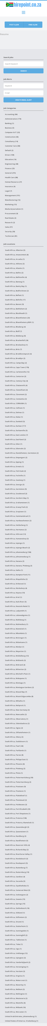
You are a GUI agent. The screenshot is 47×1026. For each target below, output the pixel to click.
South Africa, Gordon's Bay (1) (17, 498)
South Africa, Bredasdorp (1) (16, 345)
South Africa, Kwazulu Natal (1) (17, 606)
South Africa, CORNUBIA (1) (16, 403)
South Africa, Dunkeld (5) (15, 421)
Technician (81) (11, 236)
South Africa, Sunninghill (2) (16, 935)
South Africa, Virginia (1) (15, 976)
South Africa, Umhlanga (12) (16, 953)
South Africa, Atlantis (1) (14, 268)
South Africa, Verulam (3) (15, 971)
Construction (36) (11, 137)
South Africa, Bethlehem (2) (16, 309)
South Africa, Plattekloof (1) (16, 795)
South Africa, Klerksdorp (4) (16, 588)
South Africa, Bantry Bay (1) (16, 286)
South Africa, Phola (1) (14, 773)
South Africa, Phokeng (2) (15, 768)
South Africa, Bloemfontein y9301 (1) (19, 322)
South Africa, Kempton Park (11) (17, 575)
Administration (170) (13, 119)
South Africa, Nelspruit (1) (15, 705)
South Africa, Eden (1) (13, 444)
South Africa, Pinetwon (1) (15, 791)
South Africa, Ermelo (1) (14, 466)
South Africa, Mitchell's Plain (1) (17, 674)
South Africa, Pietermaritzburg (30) (19, 777)
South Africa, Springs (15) (15, 904)
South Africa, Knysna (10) (15, 593)
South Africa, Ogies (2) (14, 728)
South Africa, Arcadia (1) (15, 259)
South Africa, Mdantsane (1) (16, 642)
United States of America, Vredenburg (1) (21, 1021)
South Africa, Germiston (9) (16, 489)
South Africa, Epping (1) (14, 462)
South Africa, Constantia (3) (16, 399)
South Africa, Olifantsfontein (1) (17, 732)
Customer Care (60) (12, 146)
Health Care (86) (11, 177)
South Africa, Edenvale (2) (15, 448)
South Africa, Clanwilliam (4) (16, 390)
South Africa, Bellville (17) (15, 300)
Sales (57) (9, 227)
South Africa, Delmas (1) (14, 412)
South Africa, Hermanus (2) (15, 529)
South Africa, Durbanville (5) (16, 430)
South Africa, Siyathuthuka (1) (17, 886)
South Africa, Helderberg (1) (16, 525)
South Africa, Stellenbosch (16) (17, 908)
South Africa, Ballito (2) (14, 273)
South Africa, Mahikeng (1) (15, 620)
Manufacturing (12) (12, 200)
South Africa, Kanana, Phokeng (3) (18, 566)
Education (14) (10, 159)
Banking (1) (9, 123)
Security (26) (10, 231)
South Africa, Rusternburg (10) (17, 872)
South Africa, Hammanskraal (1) (17, 516)
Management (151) (12, 195)
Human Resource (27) (13, 182)
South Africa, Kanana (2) (14, 561)
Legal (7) (8, 191)
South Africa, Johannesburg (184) (18, 552)
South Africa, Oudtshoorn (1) (16, 741)
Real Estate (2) (10, 218)
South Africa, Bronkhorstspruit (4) (18, 354)
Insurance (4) (10, 186)
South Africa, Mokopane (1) (16, 678)
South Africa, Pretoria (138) (16, 818)
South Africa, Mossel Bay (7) (16, 692)
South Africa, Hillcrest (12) (15, 534)
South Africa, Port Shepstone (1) (17, 813)
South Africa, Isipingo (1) (15, 543)
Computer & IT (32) (12, 132)
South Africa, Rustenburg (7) (16, 867)
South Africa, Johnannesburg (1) (17, 557)
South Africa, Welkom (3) (15, 989)
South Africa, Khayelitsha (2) (16, 579)
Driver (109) (9, 155)
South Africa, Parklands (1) (15, 750)
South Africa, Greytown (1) (15, 511)
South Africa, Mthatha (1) (15, 701)
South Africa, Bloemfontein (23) (17, 318)
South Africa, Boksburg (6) (15, 336)
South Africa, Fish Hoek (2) (15, 471)
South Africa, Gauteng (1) (15, 480)
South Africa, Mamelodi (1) (15, 629)
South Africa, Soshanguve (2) (16, 895)
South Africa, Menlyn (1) (14, 647)
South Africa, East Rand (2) (15, 439)
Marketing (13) (11, 204)
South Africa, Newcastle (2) (16, 714)
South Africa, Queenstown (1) (16, 831)
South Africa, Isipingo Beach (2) (17, 547)
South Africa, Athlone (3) (14, 264)
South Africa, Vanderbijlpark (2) (17, 962)
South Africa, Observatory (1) (16, 719)
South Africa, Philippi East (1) (16, 759)
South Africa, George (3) (14, 484)
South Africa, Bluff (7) (13, 331)
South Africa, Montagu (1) (15, 683)
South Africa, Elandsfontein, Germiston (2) (21, 453)
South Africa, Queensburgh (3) (17, 827)
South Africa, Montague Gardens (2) (19, 687)
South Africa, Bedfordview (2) (17, 291)
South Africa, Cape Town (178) (17, 367)
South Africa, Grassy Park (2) (16, 507)
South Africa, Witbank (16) (15, 1007)
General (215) (10, 173)
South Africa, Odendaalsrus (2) (17, 723)
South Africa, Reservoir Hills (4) (17, 845)
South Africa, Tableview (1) (16, 940)
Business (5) (9, 128)
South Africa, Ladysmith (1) (15, 611)
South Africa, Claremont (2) (16, 394)
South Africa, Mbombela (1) (16, 633)
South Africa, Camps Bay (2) (16, 363)
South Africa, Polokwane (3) (16, 804)
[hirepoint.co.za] (23, 4)
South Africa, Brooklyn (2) (15, 358)
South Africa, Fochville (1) (15, 475)
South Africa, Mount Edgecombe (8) (19, 696)
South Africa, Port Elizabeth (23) (17, 809)
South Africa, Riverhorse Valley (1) (18, 854)
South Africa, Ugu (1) (13, 949)
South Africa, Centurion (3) (15, 376)
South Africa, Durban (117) (15, 426)
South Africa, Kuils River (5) (15, 602)
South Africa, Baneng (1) (14, 282)
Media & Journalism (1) (14, 209)
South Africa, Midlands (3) (15, 660)
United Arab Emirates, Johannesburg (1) (21, 1016)
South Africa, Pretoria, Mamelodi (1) (19, 822)
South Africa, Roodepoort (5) (16, 863)
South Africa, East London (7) (16, 435)
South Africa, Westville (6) (15, 1003)
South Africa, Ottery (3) (14, 737)
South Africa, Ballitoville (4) (16, 277)
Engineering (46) (11, 164)
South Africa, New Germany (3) (17, 710)
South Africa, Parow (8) (14, 755)
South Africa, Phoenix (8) (15, 764)
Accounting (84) (11, 114)
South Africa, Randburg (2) (15, 836)
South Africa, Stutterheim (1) (16, 926)
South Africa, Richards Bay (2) (16, 849)
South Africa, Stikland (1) (15, 913)
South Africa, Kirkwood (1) (15, 584)
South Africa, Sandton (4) (15, 877)
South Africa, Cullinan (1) (15, 408)
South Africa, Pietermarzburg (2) (18, 782)
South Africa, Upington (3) (15, 958)
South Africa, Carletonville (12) (17, 372)
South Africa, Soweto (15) (15, 899)
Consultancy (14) (11, 141)
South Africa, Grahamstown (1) (17, 502)
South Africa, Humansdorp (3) (17, 538)
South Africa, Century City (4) (16, 381)
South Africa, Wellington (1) (16, 994)
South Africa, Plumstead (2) (16, 800)
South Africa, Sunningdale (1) (16, 931)
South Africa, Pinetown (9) (15, 786)
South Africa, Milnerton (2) (15, 669)
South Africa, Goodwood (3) (16, 493)
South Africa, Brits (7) (13, 349)
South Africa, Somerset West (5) (17, 890)
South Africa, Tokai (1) (14, 944)
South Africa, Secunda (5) (15, 881)
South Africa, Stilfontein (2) (16, 917)
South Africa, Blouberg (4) (15, 327)
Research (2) (10, 222)
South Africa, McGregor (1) (15, 638)
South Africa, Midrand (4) (15, 665)
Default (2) (9, 150)
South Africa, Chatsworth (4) (16, 385)
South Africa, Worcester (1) (15, 1012)
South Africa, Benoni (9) (14, 304)
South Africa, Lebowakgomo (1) (17, 615)
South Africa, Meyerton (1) (15, 651)
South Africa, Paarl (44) (14, 746)
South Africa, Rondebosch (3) (16, 858)
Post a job (14, 25)
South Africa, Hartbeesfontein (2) (18, 520)
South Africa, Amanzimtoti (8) (16, 255)
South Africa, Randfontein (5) (16, 840)
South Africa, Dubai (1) (14, 417)
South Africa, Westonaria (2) (16, 998)
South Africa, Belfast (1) (14, 295)
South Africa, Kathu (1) (14, 570)
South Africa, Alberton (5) (15, 250)
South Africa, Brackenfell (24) (16, 340)
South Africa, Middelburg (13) (17, 656)
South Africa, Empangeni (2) (16, 457)
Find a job (33, 25)
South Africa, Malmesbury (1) (16, 624)
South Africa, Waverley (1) (15, 985)
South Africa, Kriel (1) (13, 597)
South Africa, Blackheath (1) (16, 313)
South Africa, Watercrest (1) (16, 980)
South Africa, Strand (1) (14, 922)
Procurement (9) (11, 213)
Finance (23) (10, 168)
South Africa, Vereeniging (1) (16, 967)
